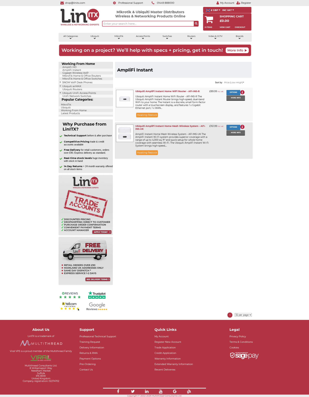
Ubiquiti (94, 36)
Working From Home (73, 110)
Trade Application (165, 347)
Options (233, 92)
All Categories (70, 36)
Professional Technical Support (98, 336)
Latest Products (70, 113)
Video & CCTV (215, 36)
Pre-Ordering (88, 364)
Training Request (90, 341)
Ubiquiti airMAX (71, 86)
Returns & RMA (89, 352)
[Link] (118, 391)
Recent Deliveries (164, 369)
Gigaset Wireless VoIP (75, 72)
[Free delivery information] (86, 284)
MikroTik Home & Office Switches (82, 78)
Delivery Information (92, 347)
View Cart (225, 27)
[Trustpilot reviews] (97, 299)
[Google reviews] (97, 310)
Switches (167, 36)
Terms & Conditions (241, 341)
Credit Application (165, 352)
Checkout (240, 27)
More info (236, 98)
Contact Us (86, 369)
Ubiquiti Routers (72, 89)
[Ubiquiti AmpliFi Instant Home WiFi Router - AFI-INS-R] (124, 98)
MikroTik (118, 36)
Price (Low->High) (233, 82)
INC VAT (227, 10)
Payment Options (90, 358)
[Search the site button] (196, 24)
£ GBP (214, 10)
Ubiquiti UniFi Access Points (79, 93)
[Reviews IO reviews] (70, 299)
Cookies (234, 347)
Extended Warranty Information (173, 364)
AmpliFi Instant (71, 70)
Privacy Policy (237, 336)
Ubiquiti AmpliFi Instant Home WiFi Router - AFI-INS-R (167, 91)
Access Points (143, 36)
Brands (239, 36)
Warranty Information (167, 358)
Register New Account (167, 341)
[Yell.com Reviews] (70, 310)
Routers (191, 36)
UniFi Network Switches (76, 96)
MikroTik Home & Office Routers (81, 75)
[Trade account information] (86, 234)
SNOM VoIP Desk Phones (77, 82)
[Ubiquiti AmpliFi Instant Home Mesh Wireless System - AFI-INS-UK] (124, 133)
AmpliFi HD (69, 67)
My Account (161, 336)
